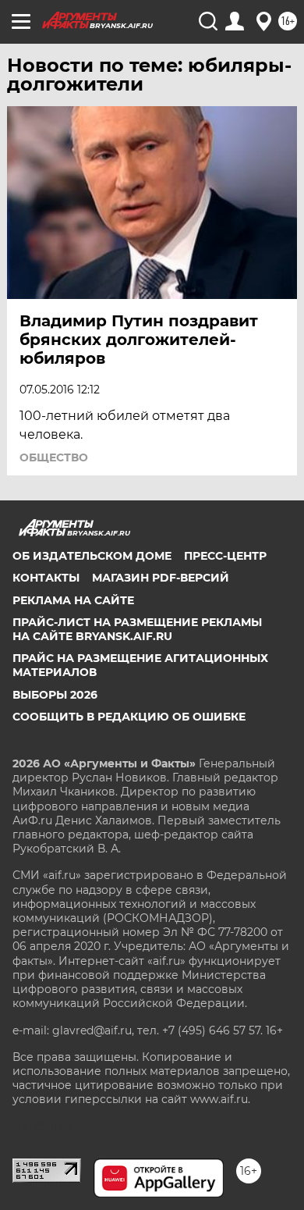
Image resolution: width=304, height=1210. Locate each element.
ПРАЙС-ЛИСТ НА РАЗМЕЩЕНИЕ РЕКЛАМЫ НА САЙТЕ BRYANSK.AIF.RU (137, 629)
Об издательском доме (91, 556)
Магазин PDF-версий (160, 578)
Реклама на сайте (73, 600)
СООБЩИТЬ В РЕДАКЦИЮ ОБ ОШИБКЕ (129, 717)
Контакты (46, 578)
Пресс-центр (225, 556)
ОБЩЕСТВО (53, 457)
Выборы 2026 (54, 695)
